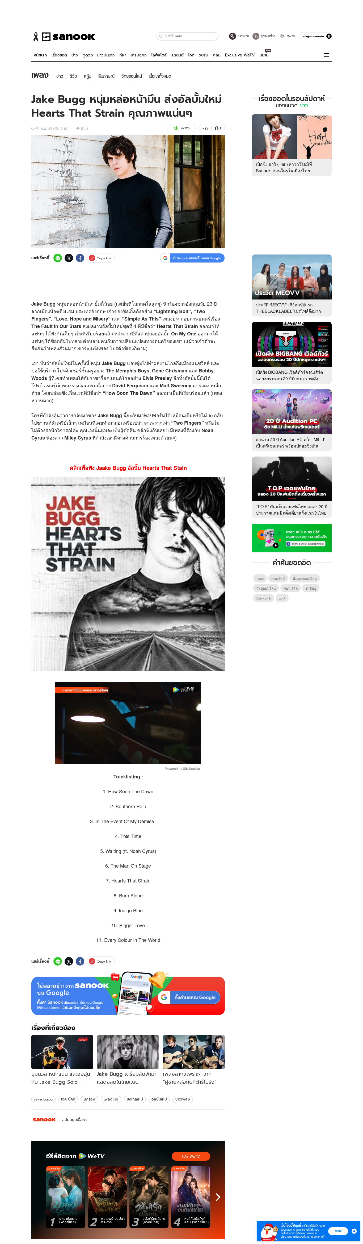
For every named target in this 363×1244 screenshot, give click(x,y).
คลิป (217, 55)
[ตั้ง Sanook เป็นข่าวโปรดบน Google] (128, 993)
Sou (120, 806)
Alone (136, 895)
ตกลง (338, 1231)
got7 (282, 598)
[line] (57, 258)
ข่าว (74, 55)
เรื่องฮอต (59, 55)
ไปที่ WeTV (191, 1156)
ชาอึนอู (310, 588)
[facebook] (80, 258)
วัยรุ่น (203, 55)
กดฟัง (185, 128)
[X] (69, 258)
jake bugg (43, 1099)
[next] (218, 1197)
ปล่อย (152, 333)
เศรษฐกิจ (139, 55)
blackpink (263, 598)
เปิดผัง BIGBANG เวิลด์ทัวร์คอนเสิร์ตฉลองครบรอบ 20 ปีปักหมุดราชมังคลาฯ (289, 378)
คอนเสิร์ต (291, 588)
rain (193, 326)
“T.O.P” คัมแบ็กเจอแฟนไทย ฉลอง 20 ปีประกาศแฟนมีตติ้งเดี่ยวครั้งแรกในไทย (291, 509)
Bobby (206, 370)
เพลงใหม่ (111, 1099)
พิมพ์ (84, 128)
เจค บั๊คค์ (68, 1099)
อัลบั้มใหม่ (159, 1099)
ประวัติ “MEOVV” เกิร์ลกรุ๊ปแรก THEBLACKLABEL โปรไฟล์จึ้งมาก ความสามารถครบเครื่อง (288, 311)
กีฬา (122, 55)
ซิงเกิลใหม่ (135, 1099)
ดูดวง (88, 55)
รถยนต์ (177, 55)
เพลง (167, 318)
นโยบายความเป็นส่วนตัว (293, 1236)
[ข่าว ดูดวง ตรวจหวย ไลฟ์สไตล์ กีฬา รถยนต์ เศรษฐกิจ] (63, 37)
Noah (135, 850)
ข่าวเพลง (182, 1099)
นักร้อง (89, 1099)
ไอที (191, 55)
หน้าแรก (40, 55)
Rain (141, 806)
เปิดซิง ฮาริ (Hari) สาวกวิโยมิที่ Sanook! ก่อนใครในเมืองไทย (284, 167)
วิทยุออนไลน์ (266, 588)
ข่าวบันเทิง (106, 55)
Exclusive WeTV (240, 55)
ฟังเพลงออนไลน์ (305, 578)
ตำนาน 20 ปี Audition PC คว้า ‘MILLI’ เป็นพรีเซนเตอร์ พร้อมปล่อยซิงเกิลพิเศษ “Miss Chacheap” (290, 445)
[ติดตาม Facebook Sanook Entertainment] (292, 537)
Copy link (104, 258)
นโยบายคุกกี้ (317, 1236)
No (204, 430)
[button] (161, 36)
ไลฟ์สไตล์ (159, 55)
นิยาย (264, 55)
